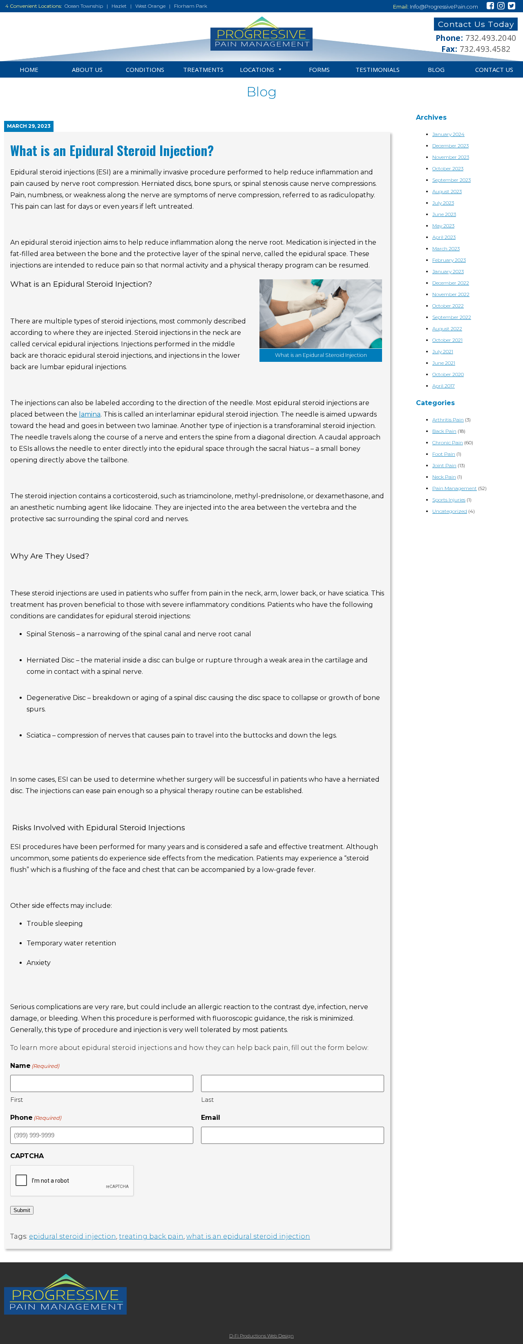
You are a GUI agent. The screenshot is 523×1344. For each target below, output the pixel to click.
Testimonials (377, 69)
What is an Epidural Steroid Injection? (112, 150)
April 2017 (443, 386)
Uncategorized (449, 511)
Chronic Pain (447, 442)
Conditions (145, 69)
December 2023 (450, 146)
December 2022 (450, 283)
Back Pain (444, 431)
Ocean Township (84, 6)
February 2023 (449, 260)
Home (29, 69)
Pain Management (454, 488)
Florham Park (190, 6)
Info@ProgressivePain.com (444, 7)
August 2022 (447, 328)
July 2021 (442, 351)
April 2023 (444, 237)
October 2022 (448, 306)
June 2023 (444, 214)
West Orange (150, 6)
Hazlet (119, 6)
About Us (87, 69)
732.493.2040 (490, 37)
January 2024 (448, 134)
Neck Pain (444, 477)
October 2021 (447, 340)
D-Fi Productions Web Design (261, 1336)
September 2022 (451, 317)
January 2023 (448, 271)
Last (207, 1099)
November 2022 (450, 294)
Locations (257, 69)
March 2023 (446, 248)
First (16, 1099)
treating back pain (151, 1236)
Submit (21, 1210)
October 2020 (448, 374)
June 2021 (443, 363)
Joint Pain (444, 465)
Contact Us (494, 69)
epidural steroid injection (72, 1236)
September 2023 (451, 180)
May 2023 (443, 226)
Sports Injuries (448, 500)
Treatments (203, 69)
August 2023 (447, 191)
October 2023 (447, 168)
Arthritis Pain (448, 420)
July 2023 (443, 203)
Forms (319, 69)
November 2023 (450, 157)
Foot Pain (443, 454)
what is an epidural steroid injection (248, 1236)
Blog (436, 69)
